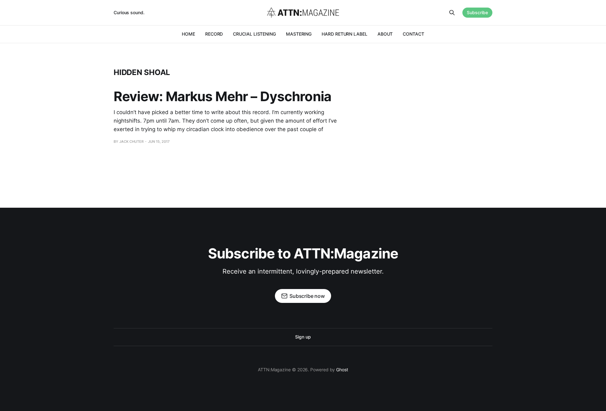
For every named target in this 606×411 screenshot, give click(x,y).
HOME (188, 34)
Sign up (303, 336)
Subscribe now (307, 296)
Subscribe (477, 12)
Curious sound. (129, 12)
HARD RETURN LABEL (344, 34)
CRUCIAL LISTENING (254, 34)
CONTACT (413, 34)
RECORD (214, 34)
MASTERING (299, 34)
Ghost (342, 369)
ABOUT (385, 34)
